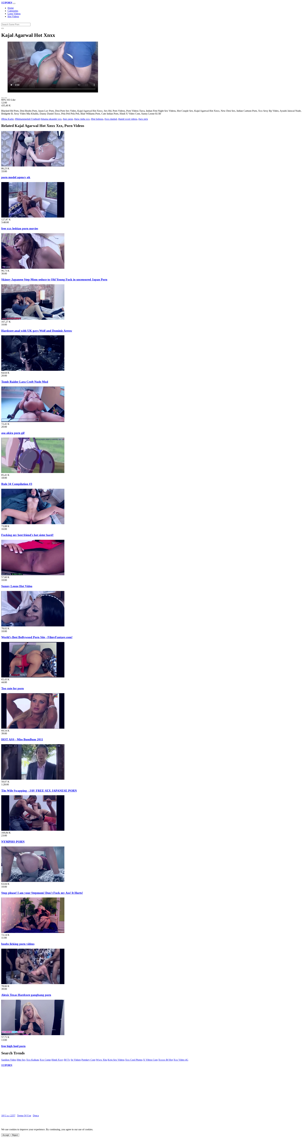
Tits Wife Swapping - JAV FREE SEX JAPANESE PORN (39, 790)
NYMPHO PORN (13, 841)
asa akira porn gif (12, 433)
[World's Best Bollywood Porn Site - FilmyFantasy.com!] (32, 625)
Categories (13, 10)
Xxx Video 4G (180, 1059)
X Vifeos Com (150, 1059)
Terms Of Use (24, 1115)
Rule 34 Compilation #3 (16, 484)
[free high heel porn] (32, 1034)
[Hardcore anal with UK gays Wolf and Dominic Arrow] (32, 319)
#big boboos (97, 119)
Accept (6, 1135)
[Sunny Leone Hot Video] (32, 574)
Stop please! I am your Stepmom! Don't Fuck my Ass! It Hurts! (42, 892)
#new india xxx (82, 119)
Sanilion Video (8, 1059)
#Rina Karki (7, 119)
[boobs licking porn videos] (32, 932)
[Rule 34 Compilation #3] (32, 472)
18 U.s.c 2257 (8, 1115)
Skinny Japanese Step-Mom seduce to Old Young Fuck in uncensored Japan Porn (54, 279)
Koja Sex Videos (116, 1059)
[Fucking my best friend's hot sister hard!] (32, 523)
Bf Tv (67, 1059)
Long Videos (14, 13)
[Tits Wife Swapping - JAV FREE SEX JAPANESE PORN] (32, 778)
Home (11, 8)
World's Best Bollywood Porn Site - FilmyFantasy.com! (36, 637)
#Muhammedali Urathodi (27, 119)
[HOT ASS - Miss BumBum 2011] (32, 727)
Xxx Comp (45, 1059)
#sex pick (143, 119)
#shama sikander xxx (51, 119)
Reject (15, 1135)
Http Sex (21, 1059)
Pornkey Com (88, 1059)
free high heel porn (13, 1046)
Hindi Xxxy (57, 1059)
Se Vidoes (76, 1059)
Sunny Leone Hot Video (16, 586)
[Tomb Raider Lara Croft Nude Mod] (32, 370)
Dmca (36, 1115)
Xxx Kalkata (32, 1059)
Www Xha (101, 1059)
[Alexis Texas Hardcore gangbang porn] (32, 983)
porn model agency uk (15, 177)
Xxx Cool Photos (134, 1059)
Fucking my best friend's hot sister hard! (27, 535)
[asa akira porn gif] (32, 421)
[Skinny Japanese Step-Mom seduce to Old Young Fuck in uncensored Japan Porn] (32, 268)
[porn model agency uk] (32, 165)
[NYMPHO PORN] (32, 829)
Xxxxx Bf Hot (165, 1059)
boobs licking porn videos (17, 944)
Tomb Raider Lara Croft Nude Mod (24, 381)
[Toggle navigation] (14, 3)
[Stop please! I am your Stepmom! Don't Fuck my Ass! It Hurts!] (32, 881)
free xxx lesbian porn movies (19, 228)
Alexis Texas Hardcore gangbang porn (26, 995)
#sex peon (68, 119)
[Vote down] (5, 97)
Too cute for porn (12, 688)
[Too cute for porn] (32, 676)
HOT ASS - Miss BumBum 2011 (22, 739)
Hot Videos (13, 16)
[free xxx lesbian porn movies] (32, 216)
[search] (2, 28)
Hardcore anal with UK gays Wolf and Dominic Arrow (36, 330)
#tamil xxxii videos (127, 119)
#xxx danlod (110, 119)
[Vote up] (2, 97)
